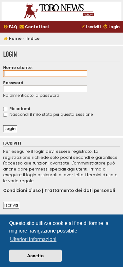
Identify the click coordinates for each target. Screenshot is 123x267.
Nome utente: (18, 67)
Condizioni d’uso (22, 191)
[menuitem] (10, 27)
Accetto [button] (35, 255)
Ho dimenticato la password (31, 95)
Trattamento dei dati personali (79, 191)
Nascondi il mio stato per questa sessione (50, 114)
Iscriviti (11, 205)
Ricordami (19, 108)
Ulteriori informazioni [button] (33, 239)
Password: (14, 82)
